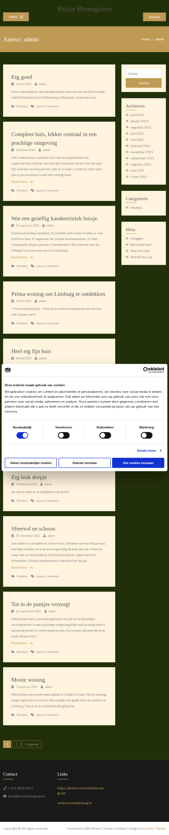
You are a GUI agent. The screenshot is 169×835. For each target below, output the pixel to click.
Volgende (32, 744)
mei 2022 (137, 139)
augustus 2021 (141, 164)
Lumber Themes (154, 828)
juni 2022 (137, 133)
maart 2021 (139, 176)
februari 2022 (140, 146)
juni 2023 (137, 115)
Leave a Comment (47, 106)
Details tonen (146, 450)
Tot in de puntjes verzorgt (40, 604)
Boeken (154, 17)
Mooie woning (28, 679)
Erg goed (21, 77)
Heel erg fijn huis (31, 351)
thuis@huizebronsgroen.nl (26, 796)
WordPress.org (141, 257)
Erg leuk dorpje (29, 477)
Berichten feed (141, 244)
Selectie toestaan (84, 462)
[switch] (64, 435)
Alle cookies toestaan (138, 462)
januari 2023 (139, 121)
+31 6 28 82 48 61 (21, 788)
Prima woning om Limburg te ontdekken (58, 294)
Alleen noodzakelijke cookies (31, 462)
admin (43, 84)
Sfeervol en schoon (33, 528)
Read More (19, 181)
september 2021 (142, 158)
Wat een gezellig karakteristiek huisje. (55, 218)
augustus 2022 (141, 127)
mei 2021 (137, 170)
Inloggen (137, 238)
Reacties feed (140, 251)
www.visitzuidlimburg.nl (75, 803)
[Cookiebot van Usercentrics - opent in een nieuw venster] (146, 370)
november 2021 (142, 152)
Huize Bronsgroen (84, 8)
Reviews (22, 106)
